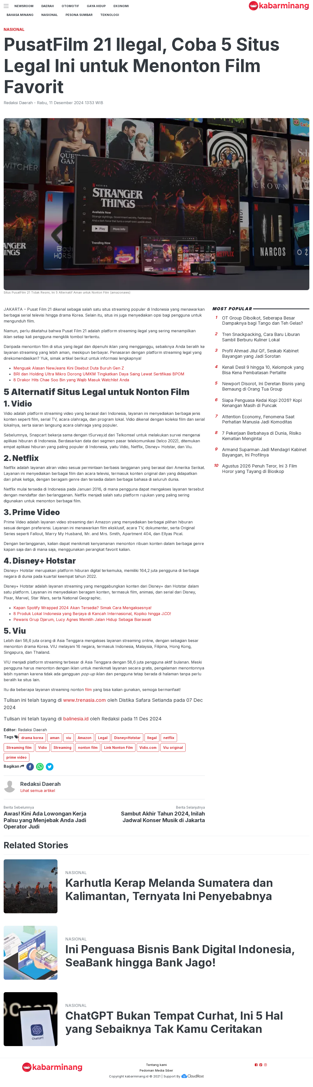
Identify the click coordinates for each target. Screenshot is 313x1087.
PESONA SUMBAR (79, 15)
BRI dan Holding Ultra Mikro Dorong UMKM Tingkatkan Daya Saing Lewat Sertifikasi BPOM (98, 373)
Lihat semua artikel (37, 790)
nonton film (88, 747)
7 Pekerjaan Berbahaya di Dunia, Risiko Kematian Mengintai (261, 435)
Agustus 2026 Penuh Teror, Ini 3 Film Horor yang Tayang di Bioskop (259, 468)
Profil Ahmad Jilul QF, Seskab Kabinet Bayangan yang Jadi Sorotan (260, 353)
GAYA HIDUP (96, 6)
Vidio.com (147, 747)
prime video (16, 757)
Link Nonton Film (118, 747)
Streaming (62, 747)
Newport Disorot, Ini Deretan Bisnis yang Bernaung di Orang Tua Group (263, 386)
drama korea (32, 738)
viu (68, 738)
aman (54, 738)
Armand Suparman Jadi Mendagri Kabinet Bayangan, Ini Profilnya (264, 452)
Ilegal (152, 738)
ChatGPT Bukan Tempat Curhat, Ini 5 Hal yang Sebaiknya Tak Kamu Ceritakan (174, 1022)
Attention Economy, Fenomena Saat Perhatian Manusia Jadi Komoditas (258, 419)
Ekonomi (121, 6)
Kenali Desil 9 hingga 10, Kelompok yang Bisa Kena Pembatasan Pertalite (263, 369)
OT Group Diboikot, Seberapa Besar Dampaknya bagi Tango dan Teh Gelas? (262, 320)
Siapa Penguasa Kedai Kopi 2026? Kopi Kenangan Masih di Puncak (262, 402)
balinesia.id (76, 719)
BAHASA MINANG (20, 15)
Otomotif (70, 6)
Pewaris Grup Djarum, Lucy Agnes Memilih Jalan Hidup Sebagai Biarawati (82, 619)
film (88, 689)
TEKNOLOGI (109, 15)
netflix (168, 738)
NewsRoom (24, 6)
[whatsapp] (40, 767)
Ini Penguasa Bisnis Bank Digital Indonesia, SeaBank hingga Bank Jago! (180, 956)
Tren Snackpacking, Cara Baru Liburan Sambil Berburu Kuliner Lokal (261, 337)
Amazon (84, 738)
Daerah (47, 6)
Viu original (173, 747)
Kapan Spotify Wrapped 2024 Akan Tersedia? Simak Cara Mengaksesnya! (82, 607)
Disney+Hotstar (127, 738)
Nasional (49, 15)
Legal (103, 738)
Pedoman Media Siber (156, 1070)
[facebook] (30, 767)
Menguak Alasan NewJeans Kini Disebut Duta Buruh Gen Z (68, 368)
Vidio (42, 747)
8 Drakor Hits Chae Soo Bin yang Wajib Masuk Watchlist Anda (71, 379)
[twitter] (50, 767)
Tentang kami (156, 1065)
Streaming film (19, 747)
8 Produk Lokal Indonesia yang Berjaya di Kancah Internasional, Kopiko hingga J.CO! (92, 613)
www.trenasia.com (84, 700)
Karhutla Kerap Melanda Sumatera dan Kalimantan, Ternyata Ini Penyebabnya (169, 889)
